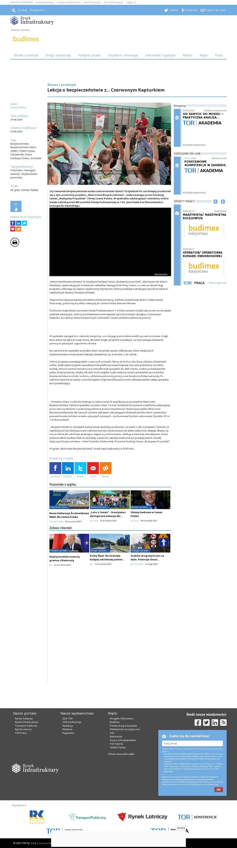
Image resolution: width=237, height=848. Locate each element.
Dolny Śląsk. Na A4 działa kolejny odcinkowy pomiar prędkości (106, 559)
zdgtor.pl (131, 2)
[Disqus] (110, 635)
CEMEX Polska (118, 747)
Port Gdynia (116, 743)
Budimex (115, 722)
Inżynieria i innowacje (123, 55)
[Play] (54, 272)
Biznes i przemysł (26, 55)
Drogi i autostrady (58, 55)
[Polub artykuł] (12, 223)
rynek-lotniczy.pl (92, 2)
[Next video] (64, 272)
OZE (112, 733)
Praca (219, 55)
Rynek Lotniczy (23, 729)
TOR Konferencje (71, 722)
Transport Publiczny (26, 725)
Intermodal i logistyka (160, 55)
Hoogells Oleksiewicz (121, 718)
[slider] (110, 268)
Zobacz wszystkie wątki (121, 754)
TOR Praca (21, 733)
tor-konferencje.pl (113, 2)
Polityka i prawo (89, 55)
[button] (52, 144)
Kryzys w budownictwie (123, 740)
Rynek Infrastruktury (26, 722)
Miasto (187, 55)
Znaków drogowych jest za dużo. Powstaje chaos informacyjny (147, 559)
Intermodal (116, 736)
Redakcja (67, 725)
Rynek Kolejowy (24, 718)
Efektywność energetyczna (125, 729)
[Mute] (73, 272)
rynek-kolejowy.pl (44, 2)
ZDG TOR (67, 718)
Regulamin (68, 733)
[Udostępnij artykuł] (18, 223)
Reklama (67, 729)
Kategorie (37, 10)
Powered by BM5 (45, 843)
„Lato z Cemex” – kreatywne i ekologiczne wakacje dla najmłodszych (108, 516)
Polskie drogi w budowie (123, 725)
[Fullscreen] (166, 272)
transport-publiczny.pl (68, 2)
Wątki (204, 55)
